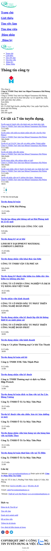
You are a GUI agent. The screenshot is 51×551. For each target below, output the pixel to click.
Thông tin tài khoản (8, 523)
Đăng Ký (9, 62)
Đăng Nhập (10, 64)
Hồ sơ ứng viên (7, 519)
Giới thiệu (7, 18)
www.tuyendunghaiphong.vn (19, 474)
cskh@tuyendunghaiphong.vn (18, 490)
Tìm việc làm (9, 23)
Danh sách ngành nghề (9, 515)
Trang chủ (7, 12)
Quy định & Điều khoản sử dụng (13, 527)
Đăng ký (6, 40)
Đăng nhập (8, 34)
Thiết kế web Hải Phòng (17, 494)
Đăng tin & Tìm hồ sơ (9, 507)
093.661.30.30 (33, 486)
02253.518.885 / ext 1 (18, 486)
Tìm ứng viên (9, 29)
